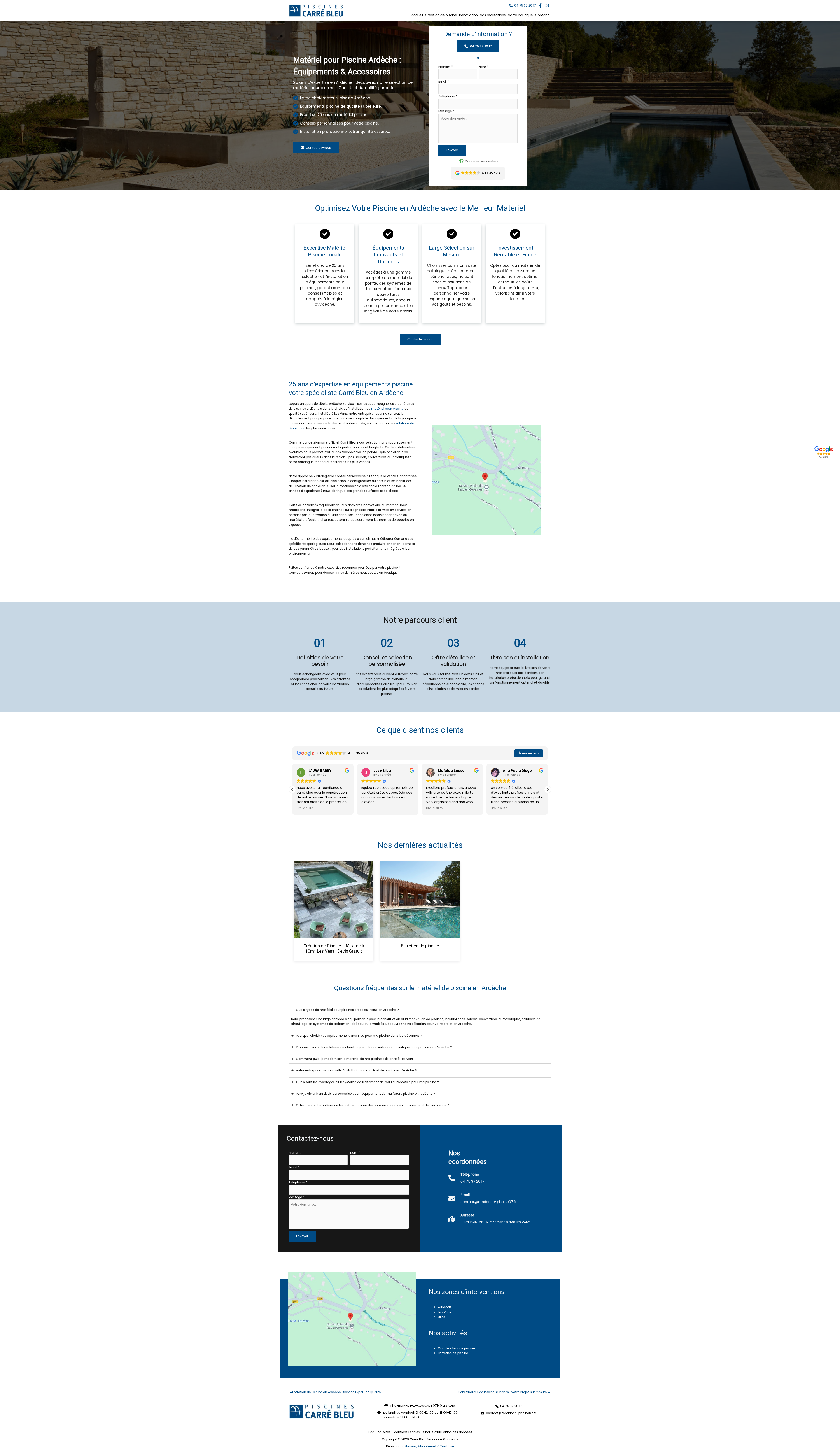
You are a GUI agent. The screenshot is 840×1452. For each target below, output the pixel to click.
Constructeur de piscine (456, 1348)
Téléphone (447, 96)
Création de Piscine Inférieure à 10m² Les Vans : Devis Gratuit (333, 948)
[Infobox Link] (466, 1180)
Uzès (441, 1317)
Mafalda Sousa (386, 770)
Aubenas (444, 1307)
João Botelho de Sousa (523, 770)
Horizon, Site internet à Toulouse (429, 1446)
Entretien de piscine (420, 946)
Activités (383, 1432)
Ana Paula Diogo (452, 770)
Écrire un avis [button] (528, 753)
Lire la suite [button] (369, 808)
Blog (371, 1432)
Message (446, 111)
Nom (483, 67)
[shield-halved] (461, 161)
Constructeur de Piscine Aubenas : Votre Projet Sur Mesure (504, 1392)
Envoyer (452, 150)
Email (443, 81)
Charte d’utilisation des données (447, 1432)
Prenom (445, 67)
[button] (522, 5)
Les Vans (444, 1312)
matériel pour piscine (387, 408)
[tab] (420, 1017)
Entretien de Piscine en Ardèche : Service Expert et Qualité (335, 1392)
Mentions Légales (407, 1432)
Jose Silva (317, 770)
